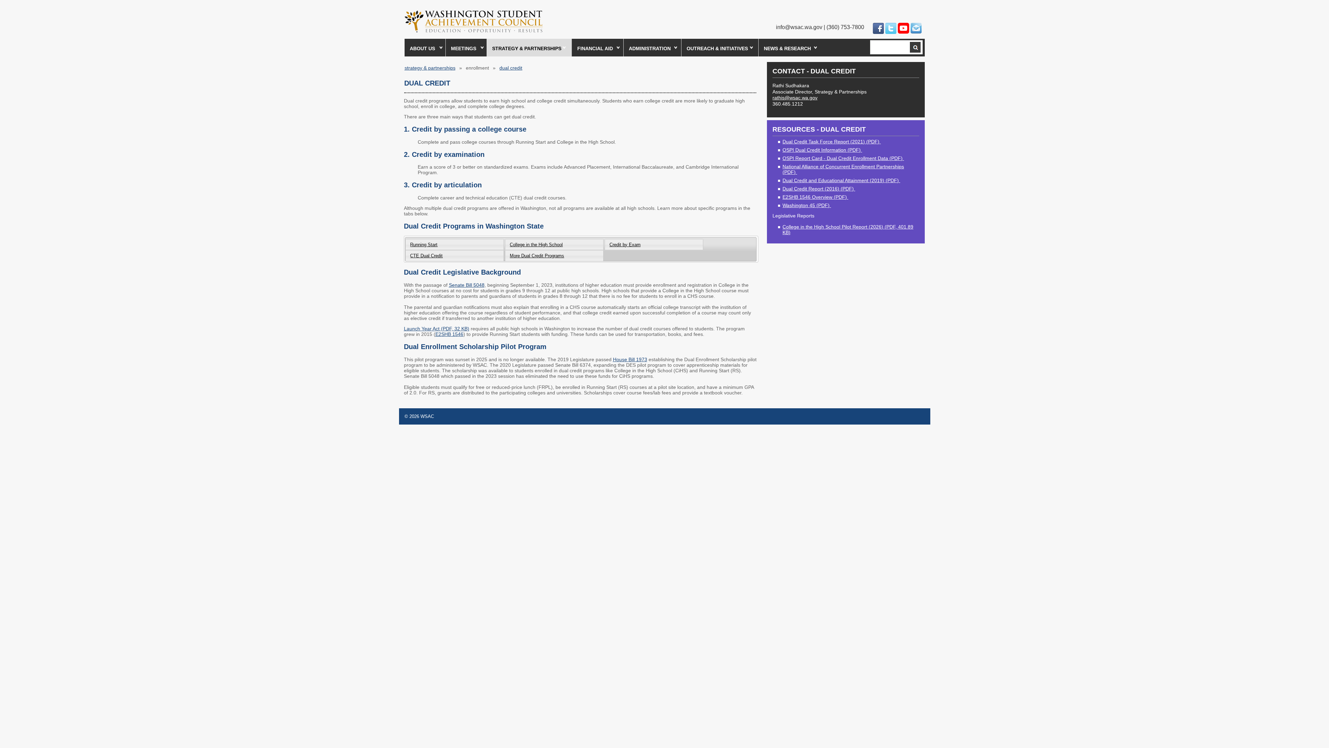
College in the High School (536, 244)
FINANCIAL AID (595, 48)
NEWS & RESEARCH (787, 48)
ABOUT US (422, 48)
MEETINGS (463, 48)
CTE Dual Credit (426, 255)
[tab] (454, 244)
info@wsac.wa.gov (799, 27)
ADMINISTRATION (650, 48)
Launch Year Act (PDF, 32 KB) (436, 328)
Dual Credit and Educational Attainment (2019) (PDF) (841, 180)
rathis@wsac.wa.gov (794, 97)
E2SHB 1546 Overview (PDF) (815, 197)
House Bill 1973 (630, 359)
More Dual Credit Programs (537, 255)
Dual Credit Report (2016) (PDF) (819, 189)
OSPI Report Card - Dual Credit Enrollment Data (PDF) (843, 158)
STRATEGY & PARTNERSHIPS (526, 48)
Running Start (423, 244)
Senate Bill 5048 (467, 285)
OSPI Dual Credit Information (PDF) (822, 150)
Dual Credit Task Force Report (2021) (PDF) (832, 141)
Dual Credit (510, 68)
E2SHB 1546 (449, 334)
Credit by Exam (625, 244)
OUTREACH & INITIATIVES (717, 48)
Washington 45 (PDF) (807, 205)
